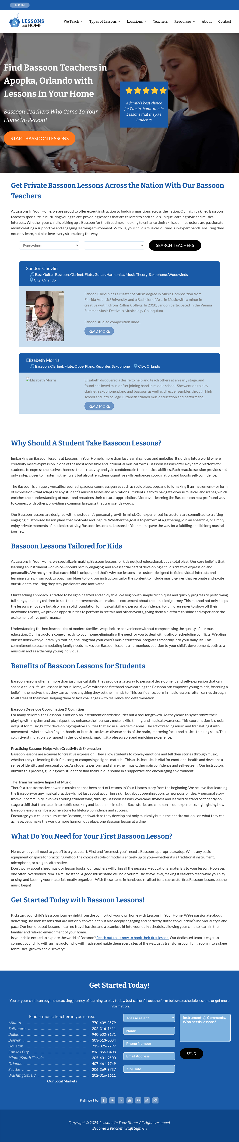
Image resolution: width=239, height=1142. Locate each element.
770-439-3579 (104, 1022)
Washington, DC (22, 1075)
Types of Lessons (103, 21)
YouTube (130, 1100)
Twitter (112, 1100)
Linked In (121, 1100)
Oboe (79, 366)
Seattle (14, 1069)
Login (20, 5)
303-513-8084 (104, 1040)
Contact (224, 21)
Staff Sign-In (136, 1128)
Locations (135, 21)
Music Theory (137, 274)
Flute (89, 274)
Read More (99, 331)
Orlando (49, 280)
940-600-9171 (104, 1034)
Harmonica (115, 274)
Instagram (155, 1100)
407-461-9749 (104, 1063)
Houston (15, 1046)
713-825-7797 (104, 1046)
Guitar (100, 274)
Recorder (103, 366)
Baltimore (16, 1028)
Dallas (13, 1034)
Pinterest (138, 1100)
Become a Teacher (107, 1128)
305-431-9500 (104, 1057)
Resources (182, 21)
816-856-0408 (104, 1052)
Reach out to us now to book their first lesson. (132, 937)
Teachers (160, 21)
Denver (14, 1040)
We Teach (71, 21)
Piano (89, 366)
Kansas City (18, 1052)
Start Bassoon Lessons (40, 138)
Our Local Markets (62, 1081)
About (207, 21)
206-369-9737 (104, 1069)
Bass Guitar (44, 274)
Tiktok (147, 1100)
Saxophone (158, 274)
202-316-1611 (104, 1028)
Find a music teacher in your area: (62, 1016)
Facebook (104, 1100)
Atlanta (14, 1023)
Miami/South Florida (26, 1058)
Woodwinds (178, 274)
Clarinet (76, 274)
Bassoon (62, 274)
